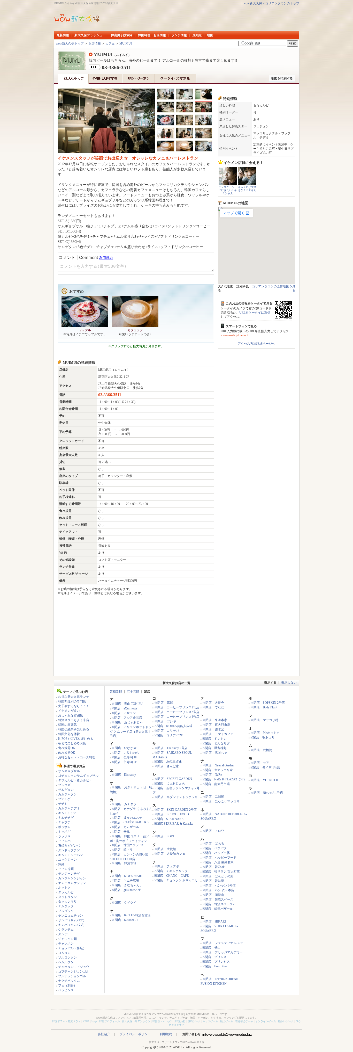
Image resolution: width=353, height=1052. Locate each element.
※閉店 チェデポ (166, 866)
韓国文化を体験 (69, 734)
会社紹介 (104, 1034)
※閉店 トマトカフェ (217, 734)
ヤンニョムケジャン (72, 883)
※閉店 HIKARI (214, 921)
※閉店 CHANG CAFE (171, 875)
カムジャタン (67, 794)
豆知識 (197, 35)
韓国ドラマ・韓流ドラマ (66, 1021)
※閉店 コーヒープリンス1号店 (176, 707)
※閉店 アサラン (124, 713)
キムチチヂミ (67, 813)
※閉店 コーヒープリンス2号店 (176, 712)
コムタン (64, 953)
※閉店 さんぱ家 (166, 766)
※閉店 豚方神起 (214, 748)
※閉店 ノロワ (213, 831)
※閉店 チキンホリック (171, 871)
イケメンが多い (69, 711)
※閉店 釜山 (211, 947)
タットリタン (67, 897)
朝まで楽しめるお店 (72, 743)
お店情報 (94, 43)
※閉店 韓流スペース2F (219, 904)
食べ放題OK (66, 748)
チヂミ (62, 804)
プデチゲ (64, 799)
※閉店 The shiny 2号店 (170, 748)
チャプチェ (66, 822)
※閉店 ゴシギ (165, 721)
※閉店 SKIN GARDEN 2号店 (175, 809)
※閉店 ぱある (213, 843)
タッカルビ (66, 892)
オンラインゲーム (265, 1021)
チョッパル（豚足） (72, 948)
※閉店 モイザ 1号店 (265, 767)
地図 (210, 35)
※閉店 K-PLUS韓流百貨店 (131, 915)
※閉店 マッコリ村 (264, 720)
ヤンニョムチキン (70, 915)
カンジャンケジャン (72, 878)
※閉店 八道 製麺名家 (218, 862)
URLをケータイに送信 (254, 312)
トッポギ (64, 831)
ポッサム (64, 827)
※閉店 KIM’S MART (127, 876)
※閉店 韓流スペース (217, 899)
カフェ (110, 43)
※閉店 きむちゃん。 (127, 885)
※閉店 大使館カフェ (169, 853)
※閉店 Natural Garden (218, 765)
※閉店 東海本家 (214, 720)
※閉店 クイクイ (124, 902)
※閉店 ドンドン (214, 739)
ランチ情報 (179, 35)
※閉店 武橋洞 (261, 750)
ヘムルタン (66, 962)
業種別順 (116, 691)
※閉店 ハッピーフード (219, 857)
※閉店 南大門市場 (216, 784)
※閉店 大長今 (213, 703)
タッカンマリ (67, 901)
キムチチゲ (66, 817)
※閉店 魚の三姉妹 (168, 761)
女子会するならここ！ (73, 706)
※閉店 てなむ (213, 707)
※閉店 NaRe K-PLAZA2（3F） (224, 779)
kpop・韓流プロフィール (105, 1021)
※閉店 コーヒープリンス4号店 (176, 717)
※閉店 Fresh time (214, 966)
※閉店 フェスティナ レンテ (222, 943)
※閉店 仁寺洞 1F (124, 757)
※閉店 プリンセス (216, 961)
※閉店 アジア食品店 (127, 718)
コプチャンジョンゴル (73, 971)
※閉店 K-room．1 (125, 920)
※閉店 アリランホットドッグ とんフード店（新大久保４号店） (130, 731)
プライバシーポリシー (134, 1034)
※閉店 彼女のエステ (127, 817)
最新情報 (63, 35)
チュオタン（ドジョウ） (75, 967)
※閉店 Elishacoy (124, 775)
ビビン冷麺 (66, 869)
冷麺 (61, 864)
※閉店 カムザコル (125, 827)
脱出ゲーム (226, 1021)
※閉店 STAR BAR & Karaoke (173, 823)
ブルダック (66, 911)
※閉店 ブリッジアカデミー (222, 952)
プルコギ (64, 785)
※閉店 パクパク (214, 848)
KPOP (86, 1021)
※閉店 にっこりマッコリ (221, 801)
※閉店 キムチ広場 (125, 880)
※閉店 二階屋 (213, 797)
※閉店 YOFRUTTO (265, 780)
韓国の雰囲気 (67, 725)
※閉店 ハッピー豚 (216, 853)
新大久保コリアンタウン (136, 1021)
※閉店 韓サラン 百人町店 (221, 871)
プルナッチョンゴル (72, 976)
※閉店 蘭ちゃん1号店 (266, 793)
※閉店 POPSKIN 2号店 (267, 703)
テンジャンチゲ (69, 873)
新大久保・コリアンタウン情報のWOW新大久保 (176, 1042)
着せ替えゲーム (244, 1021)
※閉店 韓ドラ (122, 850)
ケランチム (66, 929)
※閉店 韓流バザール (217, 909)
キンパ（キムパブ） (72, 925)
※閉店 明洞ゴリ (262, 737)
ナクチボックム (69, 981)
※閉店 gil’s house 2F (126, 890)
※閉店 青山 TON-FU (127, 704)
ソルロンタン (67, 957)
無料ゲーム (194, 1021)
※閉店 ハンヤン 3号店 (219, 885)
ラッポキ (64, 836)
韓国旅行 (180, 1021)
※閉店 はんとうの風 (217, 876)
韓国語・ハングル (162, 1021)
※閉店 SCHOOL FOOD (171, 814)
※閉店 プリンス (214, 957)
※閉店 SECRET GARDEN (173, 779)
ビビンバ (64, 841)
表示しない (289, 682)
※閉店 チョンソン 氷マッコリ (176, 880)
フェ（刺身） (67, 985)
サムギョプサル (69, 771)
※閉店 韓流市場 (124, 863)
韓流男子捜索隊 (122, 35)
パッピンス (66, 990)
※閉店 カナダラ (124, 804)
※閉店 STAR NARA (169, 819)
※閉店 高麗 (163, 703)
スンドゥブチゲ (69, 850)
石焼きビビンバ (69, 845)
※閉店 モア (259, 763)
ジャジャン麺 (67, 939)
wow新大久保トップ (70, 43)
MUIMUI (125, 43)
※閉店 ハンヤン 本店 (218, 890)
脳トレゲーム (286, 1021)
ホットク (64, 887)
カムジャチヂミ (69, 808)
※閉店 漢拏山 (213, 895)
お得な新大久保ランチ (73, 697)
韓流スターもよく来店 (73, 720)
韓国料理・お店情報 (152, 35)
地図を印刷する (282, 78)
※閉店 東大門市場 (216, 725)
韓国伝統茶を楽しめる (73, 729)
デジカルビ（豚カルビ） (75, 780)
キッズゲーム (210, 1021)
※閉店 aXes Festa (124, 708)
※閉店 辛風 (121, 831)
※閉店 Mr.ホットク (265, 733)
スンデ (62, 934)
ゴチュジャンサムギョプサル (78, 776)
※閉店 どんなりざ (216, 743)
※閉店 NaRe (212, 775)
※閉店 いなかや (124, 748)
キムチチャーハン (70, 855)
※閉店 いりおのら (125, 752)
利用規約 (166, 1034)
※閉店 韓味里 (213, 881)
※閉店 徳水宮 (213, 729)
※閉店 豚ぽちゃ (214, 752)
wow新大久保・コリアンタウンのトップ (271, 3)
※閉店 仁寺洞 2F (124, 762)
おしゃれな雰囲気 (70, 715)
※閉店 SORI (164, 836)
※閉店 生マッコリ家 (217, 770)
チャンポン (66, 943)
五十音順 (133, 691)
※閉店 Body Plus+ (264, 707)
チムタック (66, 906)
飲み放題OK (66, 752)
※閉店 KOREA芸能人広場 (173, 726)
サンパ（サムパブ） (72, 920)
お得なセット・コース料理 (76, 757)
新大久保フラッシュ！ (89, 35)
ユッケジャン (67, 859)
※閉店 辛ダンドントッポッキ (176, 797)
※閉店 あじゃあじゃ (127, 722)
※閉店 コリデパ (166, 730)
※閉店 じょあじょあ (169, 783)
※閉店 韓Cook (213, 867)
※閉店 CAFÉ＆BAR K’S (130, 822)
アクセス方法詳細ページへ (256, 343)
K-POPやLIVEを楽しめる (75, 739)
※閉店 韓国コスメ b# (127, 845)
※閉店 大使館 (165, 849)
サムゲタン (66, 790)
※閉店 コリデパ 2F (168, 735)
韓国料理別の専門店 (72, 701)
